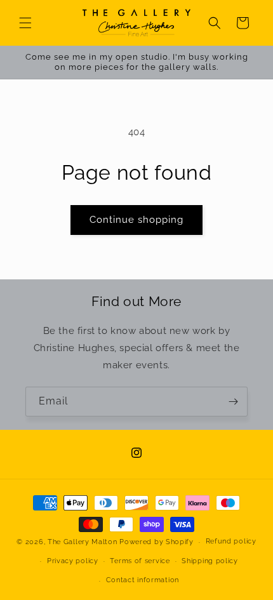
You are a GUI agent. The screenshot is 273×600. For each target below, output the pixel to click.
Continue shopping (136, 219)
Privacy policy (72, 561)
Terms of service (140, 561)
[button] (25, 23)
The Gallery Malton (82, 542)
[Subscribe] (233, 402)
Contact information (142, 580)
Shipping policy (210, 561)
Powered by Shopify (156, 542)
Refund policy (231, 541)
